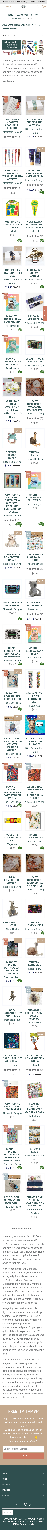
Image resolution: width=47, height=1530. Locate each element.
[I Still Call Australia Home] (23, 6)
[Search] (37, 6)
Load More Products (23, 1228)
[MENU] (1, 6)
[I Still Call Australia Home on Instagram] (26, 1504)
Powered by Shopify (27, 1524)
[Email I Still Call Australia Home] (17, 1504)
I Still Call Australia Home (18, 1519)
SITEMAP (16, 1524)
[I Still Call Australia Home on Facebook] (21, 1504)
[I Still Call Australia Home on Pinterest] (30, 1504)
